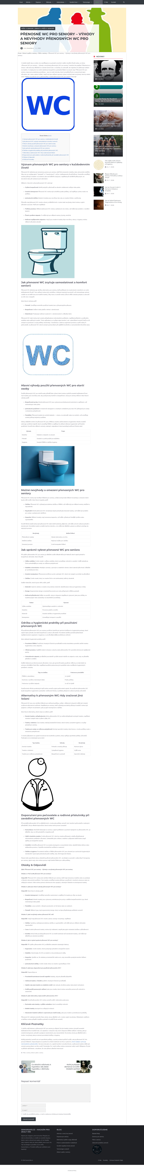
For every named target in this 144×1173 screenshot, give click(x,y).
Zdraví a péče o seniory (44, 28)
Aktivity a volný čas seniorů (65, 1133)
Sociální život (73, 2)
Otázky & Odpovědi (28, 157)
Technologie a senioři (63, 1149)
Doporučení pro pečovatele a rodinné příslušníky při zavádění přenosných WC (45, 155)
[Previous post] (21, 1066)
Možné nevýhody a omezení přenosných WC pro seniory (39, 146)
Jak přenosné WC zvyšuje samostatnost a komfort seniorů (39, 141)
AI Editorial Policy (72, 1170)
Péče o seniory (27, 28)
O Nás (106, 2)
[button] (124, 2)
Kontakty (105, 1160)
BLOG (59, 1130)
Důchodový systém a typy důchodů (67, 1139)
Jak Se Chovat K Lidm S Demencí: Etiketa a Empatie (112, 189)
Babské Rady (96, 1133)
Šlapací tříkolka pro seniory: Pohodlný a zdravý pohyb (113, 175)
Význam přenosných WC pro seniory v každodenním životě (40, 139)
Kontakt (113, 2)
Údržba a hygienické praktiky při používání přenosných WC (40, 150)
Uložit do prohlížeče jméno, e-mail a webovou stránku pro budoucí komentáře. (47, 1114)
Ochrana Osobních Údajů (116, 1160)
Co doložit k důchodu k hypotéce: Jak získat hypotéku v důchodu (41, 1067)
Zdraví (97, 2)
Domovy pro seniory (98, 1136)
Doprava (38, 2)
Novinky (100, 57)
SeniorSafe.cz (30, 48)
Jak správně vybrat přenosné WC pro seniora (36, 148)
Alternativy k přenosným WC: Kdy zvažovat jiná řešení (38, 153)
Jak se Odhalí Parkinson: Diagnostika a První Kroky (113, 201)
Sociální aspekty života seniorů (66, 1146)
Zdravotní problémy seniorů (100, 1143)
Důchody (48, 2)
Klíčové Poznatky (28, 159)
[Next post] (90, 1066)
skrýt (49, 135)
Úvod (21, 2)
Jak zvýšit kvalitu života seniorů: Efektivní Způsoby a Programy (113, 162)
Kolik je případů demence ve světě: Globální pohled (72, 1067)
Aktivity (28, 2)
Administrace (60, 2)
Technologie (86, 2)
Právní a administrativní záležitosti (67, 1143)
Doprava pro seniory (62, 1136)
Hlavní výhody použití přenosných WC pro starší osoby (39, 143)
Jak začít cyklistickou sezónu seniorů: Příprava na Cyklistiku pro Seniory (108, 148)
